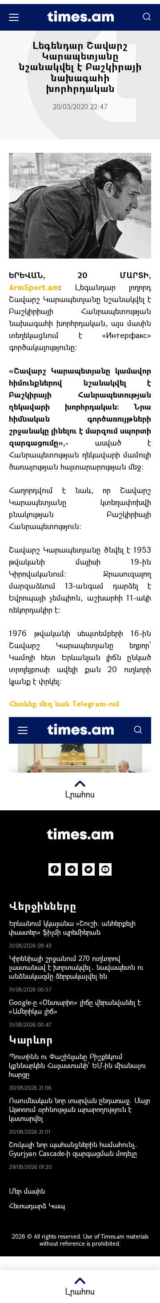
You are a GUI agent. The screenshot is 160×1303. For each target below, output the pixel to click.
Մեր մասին (27, 1190)
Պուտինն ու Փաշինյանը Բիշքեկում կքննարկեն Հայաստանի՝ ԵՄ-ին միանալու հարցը (77, 1065)
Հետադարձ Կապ (37, 1205)
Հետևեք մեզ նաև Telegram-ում (64, 703)
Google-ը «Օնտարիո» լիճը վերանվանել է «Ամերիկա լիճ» (75, 1006)
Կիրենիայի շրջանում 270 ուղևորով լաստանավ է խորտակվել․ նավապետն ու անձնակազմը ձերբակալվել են (76, 966)
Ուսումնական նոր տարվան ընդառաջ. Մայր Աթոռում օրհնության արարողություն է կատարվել (79, 1109)
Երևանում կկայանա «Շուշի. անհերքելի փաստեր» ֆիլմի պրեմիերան (72, 927)
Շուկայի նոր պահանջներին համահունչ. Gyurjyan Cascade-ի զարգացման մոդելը (73, 1149)
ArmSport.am (34, 287)
